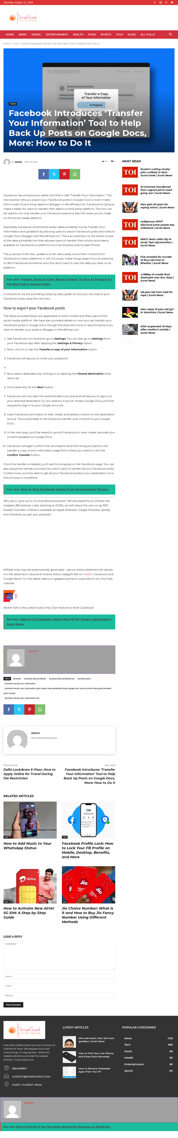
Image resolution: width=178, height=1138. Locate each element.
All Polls (148, 34)
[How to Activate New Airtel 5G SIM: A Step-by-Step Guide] (30, 884)
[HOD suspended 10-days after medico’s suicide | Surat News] (130, 329)
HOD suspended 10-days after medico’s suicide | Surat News (156, 329)
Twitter (87, 574)
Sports (106, 34)
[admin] (7, 162)
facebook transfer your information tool (22, 698)
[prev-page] (124, 341)
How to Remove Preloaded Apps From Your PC (94, 1070)
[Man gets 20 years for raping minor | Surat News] (130, 207)
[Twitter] (166, 2)
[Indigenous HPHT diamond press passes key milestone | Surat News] (130, 224)
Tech (119, 34)
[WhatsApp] (75, 174)
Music (132, 34)
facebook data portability (35, 678)
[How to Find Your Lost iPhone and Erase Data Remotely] (69, 1057)
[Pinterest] (64, 174)
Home (10, 34)
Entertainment (57, 34)
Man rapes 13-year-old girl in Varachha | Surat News (156, 311)
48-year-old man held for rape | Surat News (156, 294)
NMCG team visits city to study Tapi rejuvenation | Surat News (156, 242)
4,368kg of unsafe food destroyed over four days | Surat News (157, 277)
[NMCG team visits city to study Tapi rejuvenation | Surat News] (130, 242)
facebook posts (84, 678)
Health (78, 34)
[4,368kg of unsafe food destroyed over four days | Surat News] (130, 277)
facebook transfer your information (20, 683)
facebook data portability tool (61, 678)
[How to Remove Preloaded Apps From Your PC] (69, 1072)
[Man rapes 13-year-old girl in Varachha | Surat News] (130, 312)
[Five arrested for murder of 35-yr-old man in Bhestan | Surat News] (130, 259)
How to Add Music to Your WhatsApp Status (27, 845)
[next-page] (130, 341)
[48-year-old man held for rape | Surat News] (130, 295)
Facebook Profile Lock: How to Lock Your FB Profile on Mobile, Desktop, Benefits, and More (87, 850)
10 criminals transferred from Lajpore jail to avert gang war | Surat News (156, 190)
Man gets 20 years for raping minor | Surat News (157, 206)
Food (92, 34)
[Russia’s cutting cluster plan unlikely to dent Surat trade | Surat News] (130, 172)
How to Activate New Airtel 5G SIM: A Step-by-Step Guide (28, 912)
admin (18, 162)
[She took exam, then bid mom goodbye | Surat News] (69, 1042)
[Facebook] (154, 2)
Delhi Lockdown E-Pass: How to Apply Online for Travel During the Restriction (29, 774)
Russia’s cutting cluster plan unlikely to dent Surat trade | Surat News (156, 172)
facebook (17, 678)
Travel (36, 34)
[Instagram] (160, 2)
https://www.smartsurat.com (44, 738)
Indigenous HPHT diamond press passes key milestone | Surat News (157, 224)
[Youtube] (172, 2)
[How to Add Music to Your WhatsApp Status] (30, 820)
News (22, 34)
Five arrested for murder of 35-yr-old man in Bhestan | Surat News (156, 260)
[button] (170, 34)
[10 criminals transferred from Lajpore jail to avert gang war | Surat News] (130, 189)
